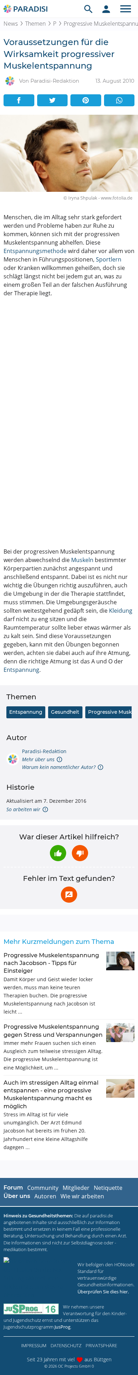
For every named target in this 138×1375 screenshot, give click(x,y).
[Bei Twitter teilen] (52, 100)
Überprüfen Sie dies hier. (103, 1291)
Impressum (33, 1345)
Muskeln (82, 560)
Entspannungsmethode (35, 251)
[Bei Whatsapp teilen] (119, 100)
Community (42, 1188)
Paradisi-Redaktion (44, 751)
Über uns (17, 1196)
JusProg (62, 1327)
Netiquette (108, 1188)
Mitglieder (76, 1188)
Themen (35, 23)
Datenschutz (66, 1345)
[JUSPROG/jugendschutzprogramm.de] (31, 1309)
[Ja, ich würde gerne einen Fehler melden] (69, 895)
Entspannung (21, 670)
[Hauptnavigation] (125, 9)
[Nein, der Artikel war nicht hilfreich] (80, 853)
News (11, 23)
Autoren (45, 1196)
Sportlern (108, 259)
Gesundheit (65, 712)
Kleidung (120, 610)
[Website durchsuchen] (88, 9)
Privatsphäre (101, 1345)
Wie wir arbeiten (82, 1196)
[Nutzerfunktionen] (106, 9)
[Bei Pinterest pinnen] (85, 100)
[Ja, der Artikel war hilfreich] (58, 853)
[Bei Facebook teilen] (19, 100)
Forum (13, 1187)
